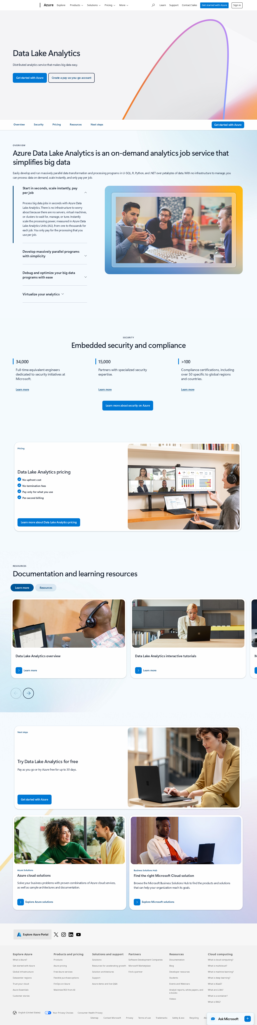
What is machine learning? (221, 971)
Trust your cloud (21, 983)
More (122, 5)
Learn (163, 5)
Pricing (108, 5)
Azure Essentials (20, 989)
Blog (171, 965)
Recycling (194, 1017)
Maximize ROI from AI (64, 989)
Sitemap (94, 1017)
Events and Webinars (179, 983)
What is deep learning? (219, 977)
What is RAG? (214, 1001)
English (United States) (29, 1012)
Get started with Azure (214, 5)
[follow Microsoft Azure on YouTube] (78, 934)
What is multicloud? (217, 965)
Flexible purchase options (66, 977)
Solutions (92, 5)
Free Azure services (63, 971)
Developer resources (179, 971)
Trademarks (161, 1017)
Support (174, 5)
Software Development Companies (145, 959)
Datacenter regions (22, 977)
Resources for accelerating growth (109, 965)
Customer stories (21, 995)
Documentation (177, 959)
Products (75, 5)
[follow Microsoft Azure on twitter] (56, 934)
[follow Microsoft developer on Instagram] (63, 934)
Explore (61, 5)
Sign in (237, 5)
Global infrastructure (23, 971)
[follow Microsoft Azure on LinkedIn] (71, 934)
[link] (19, 126)
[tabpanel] (127, 648)
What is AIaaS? (215, 983)
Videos (172, 998)
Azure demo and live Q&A (104, 983)
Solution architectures (103, 971)
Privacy (129, 1017)
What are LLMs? (215, 989)
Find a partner (135, 971)
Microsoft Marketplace (139, 965)
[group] (69, 638)
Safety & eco (178, 1017)
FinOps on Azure (62, 983)
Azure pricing (60, 965)
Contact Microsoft (112, 1017)
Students (173, 977)
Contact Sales (189, 5)
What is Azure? (20, 959)
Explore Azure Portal (35, 934)
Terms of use (144, 1017)
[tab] (22, 587)
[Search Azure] (153, 5)
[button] (230, 1019)
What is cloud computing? (220, 959)
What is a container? (218, 995)
